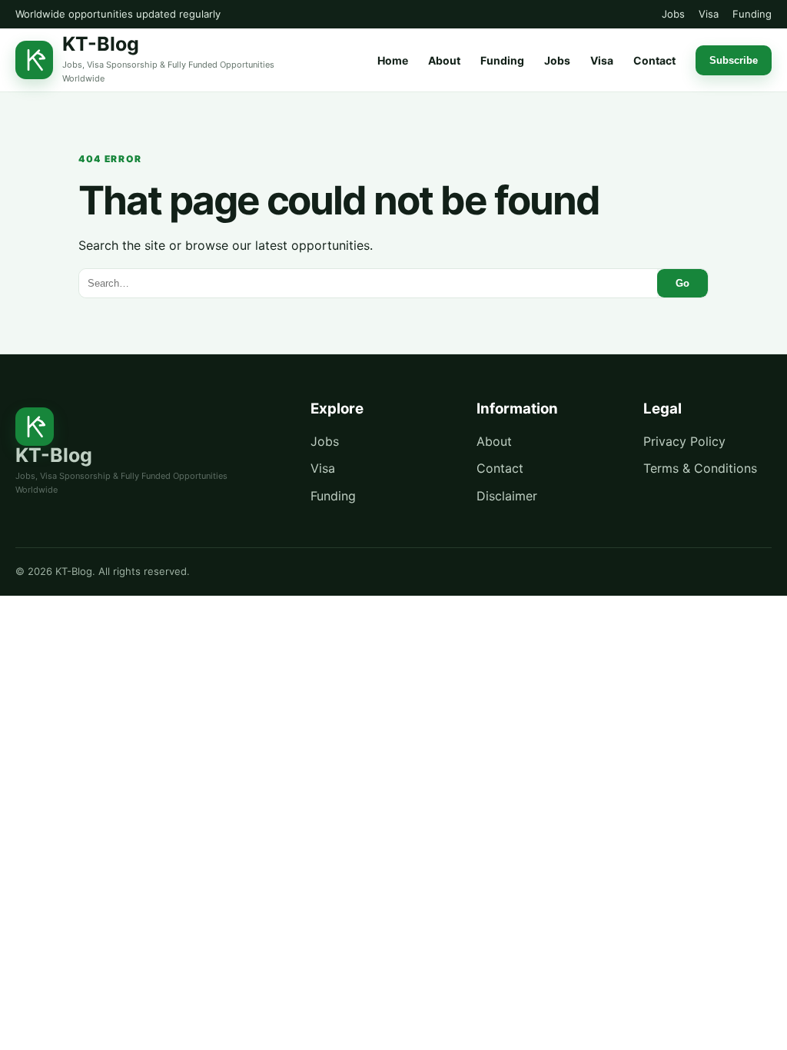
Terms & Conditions (700, 468)
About (444, 60)
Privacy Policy (684, 441)
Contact (654, 60)
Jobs (673, 14)
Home (392, 60)
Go (682, 283)
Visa (709, 14)
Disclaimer (507, 495)
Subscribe (733, 60)
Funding (752, 14)
